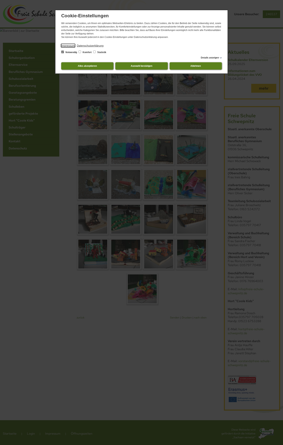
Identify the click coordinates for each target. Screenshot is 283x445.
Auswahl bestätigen (141, 66)
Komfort (87, 52)
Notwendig (71, 52)
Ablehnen (195, 66)
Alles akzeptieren (87, 66)
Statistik (101, 52)
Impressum (68, 45)
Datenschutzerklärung (90, 45)
